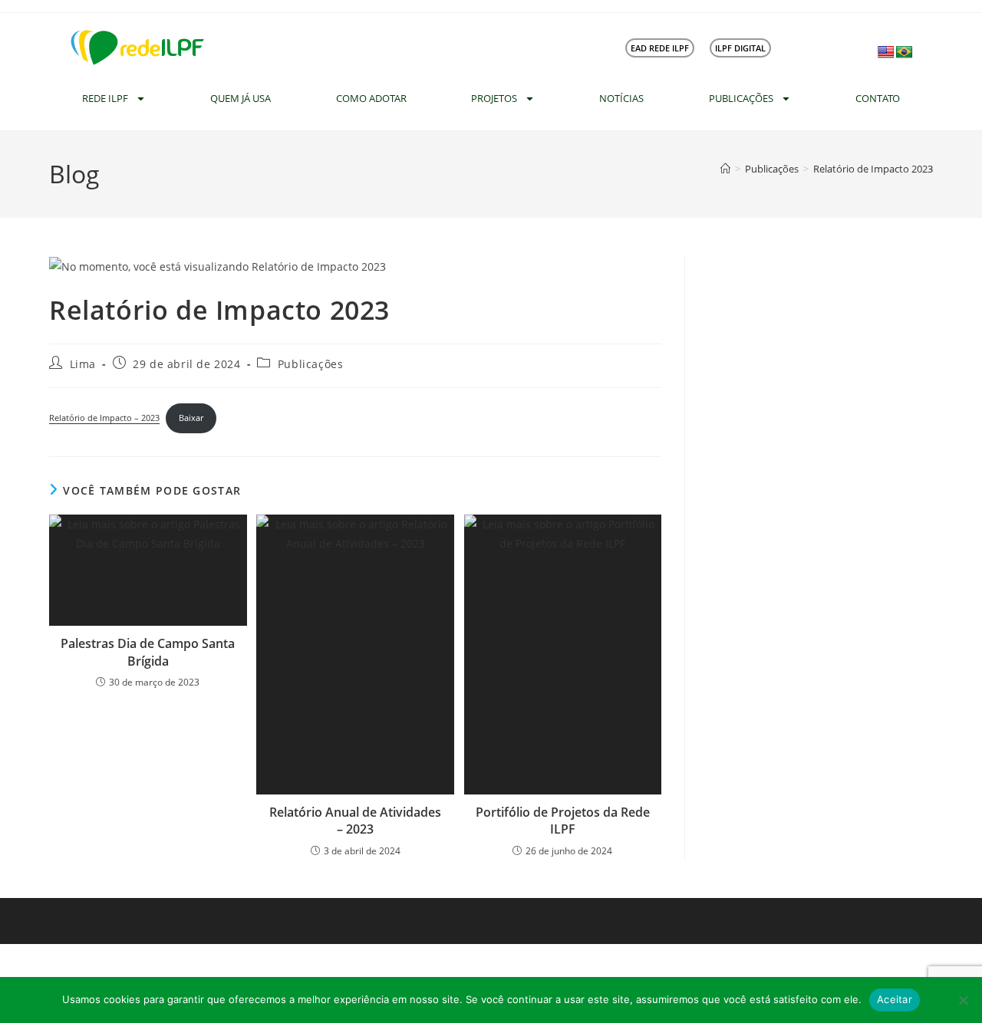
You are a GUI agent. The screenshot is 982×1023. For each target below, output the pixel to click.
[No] (962, 1000)
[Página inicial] (725, 169)
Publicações (741, 98)
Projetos (494, 98)
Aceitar (894, 999)
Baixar (191, 417)
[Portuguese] (904, 52)
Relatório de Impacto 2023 (873, 169)
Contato (877, 98)
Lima (83, 364)
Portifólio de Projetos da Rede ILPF (563, 820)
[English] (886, 52)
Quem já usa (240, 98)
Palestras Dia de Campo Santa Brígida (148, 652)
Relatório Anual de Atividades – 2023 (355, 820)
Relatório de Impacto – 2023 (104, 417)
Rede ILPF (105, 98)
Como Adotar (371, 98)
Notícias (621, 98)
